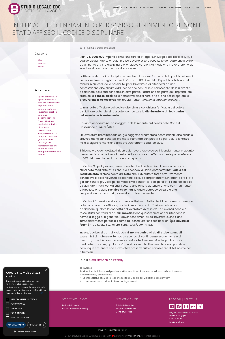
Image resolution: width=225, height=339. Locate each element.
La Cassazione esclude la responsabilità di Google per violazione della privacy (126, 277)
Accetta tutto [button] (16, 325)
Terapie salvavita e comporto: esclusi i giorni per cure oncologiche (47, 138)
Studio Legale (129, 7)
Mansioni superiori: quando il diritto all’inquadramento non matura (49, 150)
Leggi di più (37, 293)
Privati (41, 66)
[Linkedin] (171, 306)
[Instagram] (186, 306)
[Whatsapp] (193, 306)
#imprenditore (130, 271)
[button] (26, 331)
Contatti (197, 7)
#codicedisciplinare (94, 271)
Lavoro (162, 7)
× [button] (45, 270)
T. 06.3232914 (175, 318)
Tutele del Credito (125, 305)
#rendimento (104, 274)
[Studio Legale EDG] (34, 8)
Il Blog (208, 7)
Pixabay (118, 260)
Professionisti (147, 7)
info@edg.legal (176, 322)
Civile (187, 7)
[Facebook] (179, 306)
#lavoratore (146, 271)
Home (116, 7)
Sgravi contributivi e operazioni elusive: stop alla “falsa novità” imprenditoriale (49, 101)
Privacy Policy (105, 329)
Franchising (175, 7)
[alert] (26, 301)
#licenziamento (173, 271)
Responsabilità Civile (126, 308)
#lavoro (158, 271)
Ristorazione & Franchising (75, 308)
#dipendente (113, 271)
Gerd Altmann (98, 260)
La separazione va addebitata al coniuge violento (110, 281)
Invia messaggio (177, 315)
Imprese (87, 267)
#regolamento (88, 274)
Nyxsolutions (134, 335)
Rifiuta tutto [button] (36, 325)
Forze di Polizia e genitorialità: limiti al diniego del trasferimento (48, 126)
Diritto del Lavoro (70, 305)
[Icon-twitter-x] (200, 306)
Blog (40, 60)
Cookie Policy (120, 329)
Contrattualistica (124, 311)
